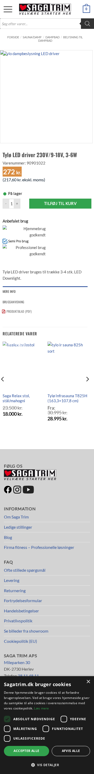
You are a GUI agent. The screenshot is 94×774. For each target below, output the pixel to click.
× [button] (88, 682)
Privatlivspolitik (18, 620)
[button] (5, 9)
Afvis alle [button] (71, 751)
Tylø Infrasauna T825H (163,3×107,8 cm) (67, 398)
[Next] (87, 389)
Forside (13, 37)
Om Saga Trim (16, 516)
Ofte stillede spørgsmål (24, 570)
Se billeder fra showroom (26, 630)
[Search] (87, 23)
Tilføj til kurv (60, 203)
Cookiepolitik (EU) (20, 641)
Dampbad (52, 37)
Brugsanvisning (13, 302)
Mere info (9, 291)
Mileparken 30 (17, 662)
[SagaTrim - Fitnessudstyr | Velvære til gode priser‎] (45, 9)
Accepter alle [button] (26, 751)
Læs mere (41, 708)
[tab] (45, 291)
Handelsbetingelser (21, 610)
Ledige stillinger (18, 526)
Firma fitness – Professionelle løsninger (39, 547)
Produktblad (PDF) (19, 311)
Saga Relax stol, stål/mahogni (16, 398)
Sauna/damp (32, 37)
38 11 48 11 (28, 675)
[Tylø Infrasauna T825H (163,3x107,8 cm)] (67, 366)
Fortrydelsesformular (23, 600)
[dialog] (47, 725)
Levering (11, 580)
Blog (8, 537)
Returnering (15, 590)
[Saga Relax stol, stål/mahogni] (23, 366)
